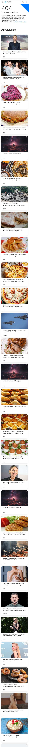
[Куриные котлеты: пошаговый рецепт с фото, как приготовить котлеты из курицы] (14, 527)
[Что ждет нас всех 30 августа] (14, 148)
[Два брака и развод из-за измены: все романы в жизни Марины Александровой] (14, 72)
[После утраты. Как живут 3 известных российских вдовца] (14, 46)
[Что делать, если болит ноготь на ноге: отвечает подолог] (14, 705)
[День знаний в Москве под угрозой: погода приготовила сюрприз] (14, 629)
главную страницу (20, 22)
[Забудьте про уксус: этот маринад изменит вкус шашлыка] (14, 553)
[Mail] (5, 2)
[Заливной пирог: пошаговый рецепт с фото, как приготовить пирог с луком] (14, 122)
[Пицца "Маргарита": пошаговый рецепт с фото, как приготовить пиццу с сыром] (14, 274)
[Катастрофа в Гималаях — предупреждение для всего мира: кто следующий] (14, 198)
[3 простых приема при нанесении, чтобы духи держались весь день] (14, 578)
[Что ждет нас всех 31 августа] (14, 502)
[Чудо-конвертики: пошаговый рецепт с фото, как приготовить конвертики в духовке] (14, 401)
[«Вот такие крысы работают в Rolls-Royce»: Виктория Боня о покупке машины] (14, 477)
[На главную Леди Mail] (8, 2)
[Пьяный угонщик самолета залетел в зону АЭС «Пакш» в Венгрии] (14, 325)
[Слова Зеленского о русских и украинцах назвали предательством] (14, 603)
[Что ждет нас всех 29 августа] (14, 375)
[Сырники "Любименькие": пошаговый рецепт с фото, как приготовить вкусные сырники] (14, 249)
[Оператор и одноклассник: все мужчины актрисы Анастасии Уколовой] (14, 654)
